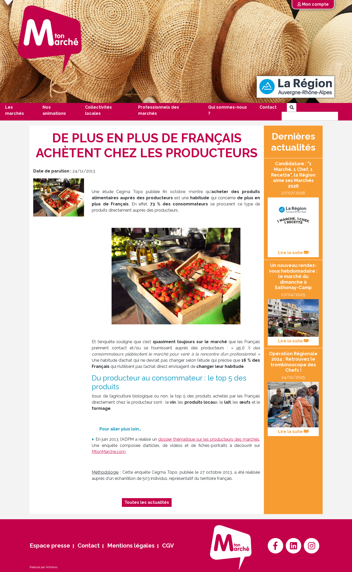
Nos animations (54, 110)
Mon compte (315, 4)
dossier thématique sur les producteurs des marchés (208, 439)
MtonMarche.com (108, 451)
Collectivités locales (98, 110)
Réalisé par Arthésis (43, 567)
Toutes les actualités (146, 502)
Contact (267, 107)
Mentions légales (131, 545)
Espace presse (50, 545)
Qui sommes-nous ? (227, 110)
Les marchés (14, 110)
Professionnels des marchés (158, 110)
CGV (168, 545)
